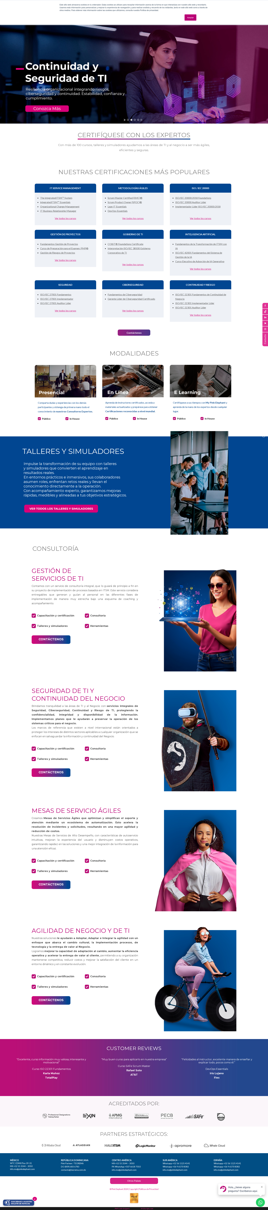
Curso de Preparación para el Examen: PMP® (64, 248)
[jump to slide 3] (135, 120)
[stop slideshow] (141, 120)
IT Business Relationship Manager (58, 210)
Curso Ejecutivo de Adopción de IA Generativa (199, 261)
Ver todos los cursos (65, 218)
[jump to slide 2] (131, 120)
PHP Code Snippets (122, 1209)
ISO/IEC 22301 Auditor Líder (190, 307)
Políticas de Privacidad (149, 1189)
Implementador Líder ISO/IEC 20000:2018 (198, 206)
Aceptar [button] (190, 17)
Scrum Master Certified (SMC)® (125, 197)
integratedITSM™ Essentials (55, 202)
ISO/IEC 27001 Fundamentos (55, 294)
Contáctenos (134, 332)
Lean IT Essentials (117, 206)
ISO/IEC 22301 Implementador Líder (194, 303)
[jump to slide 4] (138, 120)
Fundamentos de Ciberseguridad (125, 294)
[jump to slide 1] (128, 120)
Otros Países (134, 1180)
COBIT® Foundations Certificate (125, 243)
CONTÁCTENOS (51, 639)
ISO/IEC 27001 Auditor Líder (55, 303)
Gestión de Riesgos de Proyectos (57, 252)
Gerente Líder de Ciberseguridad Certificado (131, 298)
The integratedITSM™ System (56, 197)
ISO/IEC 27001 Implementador (56, 298)
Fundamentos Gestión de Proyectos (59, 243)
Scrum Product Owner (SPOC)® (125, 202)
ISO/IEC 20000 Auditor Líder (190, 202)
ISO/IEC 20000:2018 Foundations (193, 197)
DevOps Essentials (117, 210)
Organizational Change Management (59, 206)
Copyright (133, 1189)
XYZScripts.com (147, 1209)
